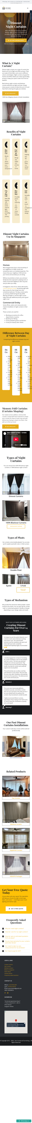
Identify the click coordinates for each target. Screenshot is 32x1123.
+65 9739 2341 (13, 985)
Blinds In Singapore (9, 970)
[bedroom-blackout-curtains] (16, 802)
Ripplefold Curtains (16, 850)
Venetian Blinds (8, 973)
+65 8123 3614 (12, 986)
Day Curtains (16, 798)
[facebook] (5, 992)
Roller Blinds (7, 971)
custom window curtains (10, 288)
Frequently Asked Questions (11, 975)
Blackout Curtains (16, 824)
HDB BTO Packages (16, 876)
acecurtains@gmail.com (16, 3)
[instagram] (7, 992)
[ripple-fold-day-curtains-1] (16, 828)
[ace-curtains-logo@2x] (6, 7)
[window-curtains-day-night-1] (16, 746)
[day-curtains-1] (16, 776)
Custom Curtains (8, 964)
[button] (13, 757)
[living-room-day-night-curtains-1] (16, 855)
